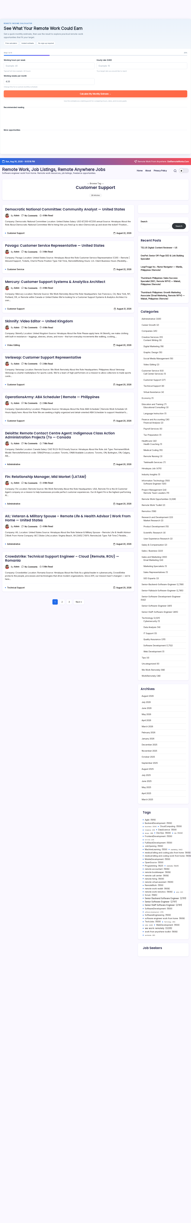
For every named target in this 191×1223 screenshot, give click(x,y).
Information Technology (153, 480)
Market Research (151, 520)
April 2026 (146, 720)
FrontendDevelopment (158, 836)
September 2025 (150, 763)
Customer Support (152, 380)
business (151, 827)
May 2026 (146, 714)
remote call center (157, 875)
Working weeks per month (15, 76)
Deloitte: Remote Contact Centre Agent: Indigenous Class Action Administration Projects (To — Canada (60, 435)
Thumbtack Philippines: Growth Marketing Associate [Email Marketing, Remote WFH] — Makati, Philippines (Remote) (163, 295)
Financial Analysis (151, 422)
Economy (146, 398)
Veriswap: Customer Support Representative (43, 357)
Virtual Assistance (152, 392)
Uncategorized (149, 663)
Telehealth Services (152, 462)
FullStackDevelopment (158, 843)
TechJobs (153, 922)
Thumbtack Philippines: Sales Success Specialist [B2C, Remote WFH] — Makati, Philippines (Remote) (161, 281)
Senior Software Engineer (161, 901)
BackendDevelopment (158, 823)
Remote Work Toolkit (152, 505)
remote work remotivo (159, 892)
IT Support (148, 633)
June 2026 (147, 708)
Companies (147, 331)
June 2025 (147, 781)
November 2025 (149, 750)
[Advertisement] (95, 9)
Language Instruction (153, 413)
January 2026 (148, 738)
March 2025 (147, 799)
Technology (147, 618)
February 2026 (148, 732)
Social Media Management (156, 358)
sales (179, 892)
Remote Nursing (151, 456)
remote (173, 866)
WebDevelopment (168, 925)
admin (16, 215)
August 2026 (148, 696)
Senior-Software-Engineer (154, 605)
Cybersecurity (150, 621)
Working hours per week (14, 60)
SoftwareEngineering (158, 915)
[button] (175, 170)
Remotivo (146, 511)
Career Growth (149, 325)
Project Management (152, 490)
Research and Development (155, 517)
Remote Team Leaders (154, 493)
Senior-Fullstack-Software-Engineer (159, 590)
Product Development (154, 526)
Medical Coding (151, 450)
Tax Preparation (151, 435)
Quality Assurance (152, 639)
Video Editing (149, 364)
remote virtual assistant (159, 882)
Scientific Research (152, 532)
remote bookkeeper (158, 872)
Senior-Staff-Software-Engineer (157, 612)
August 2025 (148, 769)
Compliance (150, 830)
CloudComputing (171, 826)
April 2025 (146, 793)
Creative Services (150, 337)
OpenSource (154, 862)
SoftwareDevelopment (158, 908)
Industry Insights (149, 474)
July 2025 (146, 775)
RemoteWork (154, 885)
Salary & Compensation (153, 544)
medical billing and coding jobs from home (168, 852)
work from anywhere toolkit (161, 931)
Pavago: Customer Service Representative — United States (54, 245)
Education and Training (152, 404)
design (149, 833)
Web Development (152, 651)
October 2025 (148, 756)
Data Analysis (149, 627)
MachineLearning (156, 849)
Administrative (148, 318)
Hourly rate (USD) (104, 60)
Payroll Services (151, 428)
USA (149, 925)
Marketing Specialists (153, 566)
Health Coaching (151, 444)
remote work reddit (157, 888)
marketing (176, 849)
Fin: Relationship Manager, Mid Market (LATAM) (45, 476)
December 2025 (149, 744)
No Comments (31, 215)
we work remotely (158, 928)
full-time (149, 840)
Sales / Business (149, 550)
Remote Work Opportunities (155, 499)
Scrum (151, 895)
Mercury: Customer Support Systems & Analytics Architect (55, 281)
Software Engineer (152, 483)
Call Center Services (153, 373)
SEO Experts (149, 578)
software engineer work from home (165, 918)
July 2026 (146, 702)
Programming (154, 866)
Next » (79, 602)
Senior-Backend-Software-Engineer (159, 584)
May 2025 (146, 787)
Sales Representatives (154, 572)
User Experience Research (156, 538)
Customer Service (150, 370)
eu (178, 833)
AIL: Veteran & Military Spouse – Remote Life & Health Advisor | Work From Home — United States (68, 518)
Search (144, 221)
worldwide (150, 935)
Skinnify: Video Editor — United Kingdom (39, 321)
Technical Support (152, 386)
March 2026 (147, 726)
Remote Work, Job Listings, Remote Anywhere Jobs (53, 169)
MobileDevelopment (157, 859)
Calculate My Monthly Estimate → (95, 93)
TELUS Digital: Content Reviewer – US (159, 247)
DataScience (167, 830)
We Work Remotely (151, 669)
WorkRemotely (149, 676)
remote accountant (157, 869)
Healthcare (147, 441)
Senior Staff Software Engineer (163, 905)
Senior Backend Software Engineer (165, 898)
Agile (150, 820)
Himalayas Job (149, 468)
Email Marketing (151, 560)
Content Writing (150, 340)
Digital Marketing (151, 346)
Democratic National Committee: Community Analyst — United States (65, 209)
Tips (144, 657)
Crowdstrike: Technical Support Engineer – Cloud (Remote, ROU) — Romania (62, 558)
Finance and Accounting (153, 419)
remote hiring (154, 879)
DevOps (163, 833)
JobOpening (154, 846)
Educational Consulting (154, 407)
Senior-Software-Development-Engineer (161, 596)
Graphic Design (150, 352)
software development (154, 912)
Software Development (154, 645)
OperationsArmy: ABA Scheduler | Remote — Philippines (52, 397)
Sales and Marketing (151, 557)
